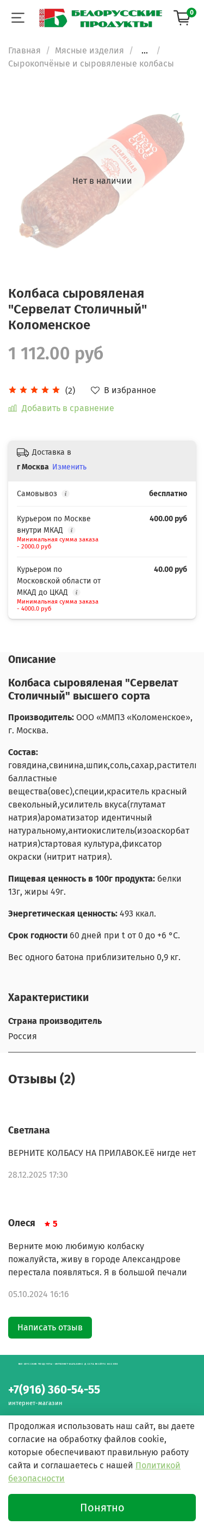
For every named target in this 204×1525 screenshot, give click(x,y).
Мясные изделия (89, 50)
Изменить (69, 467)
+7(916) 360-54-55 (54, 1390)
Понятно (102, 1507)
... (144, 51)
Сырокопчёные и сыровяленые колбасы (91, 63)
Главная (24, 50)
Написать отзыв (50, 1327)
